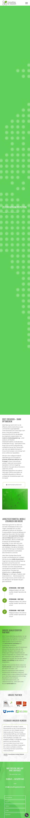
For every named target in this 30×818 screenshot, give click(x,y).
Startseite (4, 212)
